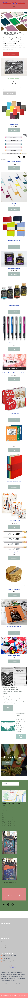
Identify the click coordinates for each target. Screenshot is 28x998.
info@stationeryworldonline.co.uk (11, 961)
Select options (14, 130)
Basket (2, 944)
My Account (4, 942)
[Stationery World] (14, 3)
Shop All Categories (6, 947)
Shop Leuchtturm (11, 54)
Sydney (25, 995)
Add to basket (14, 167)
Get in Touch (4, 929)
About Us (3, 927)
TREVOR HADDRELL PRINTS (14, 78)
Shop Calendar (8, 708)
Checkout (3, 945)
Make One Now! (21, 736)
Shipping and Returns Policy (7, 931)
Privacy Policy (4, 933)
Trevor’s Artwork (9, 93)
